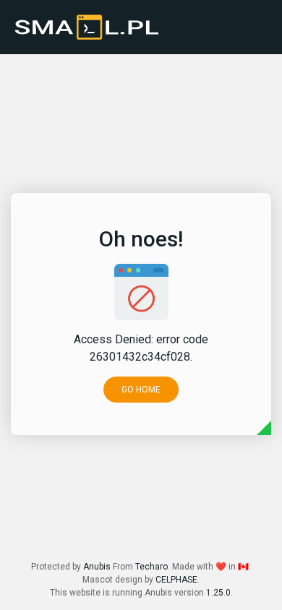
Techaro (151, 567)
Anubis (97, 567)
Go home (141, 390)
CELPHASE (176, 580)
